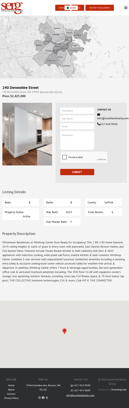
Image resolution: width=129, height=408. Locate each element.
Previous (6, 134)
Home (11, 385)
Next (47, 134)
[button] (64, 331)
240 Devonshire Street (20, 87)
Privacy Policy (11, 398)
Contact (11, 393)
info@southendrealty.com (113, 118)
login (73, 8)
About (11, 389)
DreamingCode (118, 389)
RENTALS (62, 8)
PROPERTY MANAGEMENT (99, 8)
